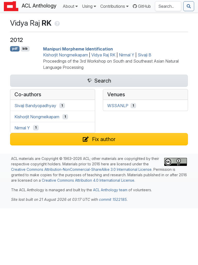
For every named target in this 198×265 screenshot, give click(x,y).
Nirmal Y (126, 54)
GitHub (144, 6)
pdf (15, 48)
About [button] (68, 6)
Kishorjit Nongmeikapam (65, 54)
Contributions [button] (112, 6)
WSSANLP (117, 105)
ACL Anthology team (110, 190)
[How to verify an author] (56, 23)
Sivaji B (144, 54)
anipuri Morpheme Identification (78, 48)
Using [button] (87, 6)
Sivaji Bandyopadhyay (35, 105)
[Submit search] (188, 6)
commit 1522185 (113, 199)
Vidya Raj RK (103, 54)
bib (25, 48)
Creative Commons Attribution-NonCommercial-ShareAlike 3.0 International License (81, 169)
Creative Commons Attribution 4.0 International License (88, 180)
